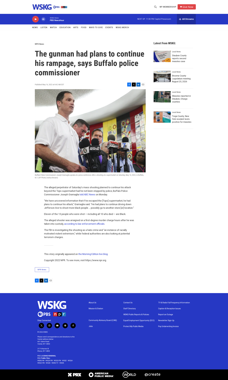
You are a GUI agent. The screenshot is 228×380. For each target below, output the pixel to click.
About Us (92, 303)
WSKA (62, 363)
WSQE (64, 361)
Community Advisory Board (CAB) (103, 320)
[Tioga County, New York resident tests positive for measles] (162, 117)
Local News (176, 52)
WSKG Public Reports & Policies (136, 315)
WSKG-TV (55, 363)
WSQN (48, 363)
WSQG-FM (57, 361)
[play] (35, 19)
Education (65, 27)
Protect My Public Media (133, 326)
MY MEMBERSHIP (168, 7)
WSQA (70, 361)
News (35, 27)
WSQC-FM (41, 363)
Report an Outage (165, 315)
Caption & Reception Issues (169, 309)
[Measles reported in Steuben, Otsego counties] (162, 96)
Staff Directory (129, 309)
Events (109, 27)
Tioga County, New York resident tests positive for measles (181, 119)
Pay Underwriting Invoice (168, 326)
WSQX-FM (49, 361)
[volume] (43, 19)
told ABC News (87, 194)
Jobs (91, 326)
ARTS (75, 27)
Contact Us (127, 303)
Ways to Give (96, 27)
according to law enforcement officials (84, 223)
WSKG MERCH (122, 27)
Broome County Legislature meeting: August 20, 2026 (181, 78)
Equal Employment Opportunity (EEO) (139, 320)
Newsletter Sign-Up (166, 320)
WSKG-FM (40, 361)
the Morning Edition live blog (93, 254)
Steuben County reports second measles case (179, 58)
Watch (53, 27)
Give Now (187, 7)
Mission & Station (96, 309)
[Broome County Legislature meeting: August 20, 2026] (162, 76)
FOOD (83, 27)
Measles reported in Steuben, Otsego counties (181, 99)
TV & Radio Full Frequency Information (174, 303)
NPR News (39, 44)
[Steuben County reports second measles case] (162, 56)
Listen (44, 27)
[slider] (47, 19)
